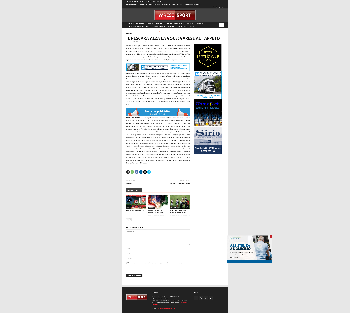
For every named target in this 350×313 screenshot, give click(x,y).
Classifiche (200, 23)
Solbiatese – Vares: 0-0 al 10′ (135, 210)
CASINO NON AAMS (131, 4)
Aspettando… (159, 26)
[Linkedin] (141, 172)
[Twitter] (219, 7)
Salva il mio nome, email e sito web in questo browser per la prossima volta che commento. (155, 263)
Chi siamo (142, 4)
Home (128, 31)
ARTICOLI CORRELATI (134, 190)
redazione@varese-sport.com (167, 308)
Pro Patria (140, 23)
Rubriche (171, 26)
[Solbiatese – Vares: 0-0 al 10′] (136, 202)
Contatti (157, 4)
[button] (221, 25)
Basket (148, 26)
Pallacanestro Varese (136, 26)
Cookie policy (184, 302)
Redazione (149, 4)
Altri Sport (178, 23)
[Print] (128, 172)
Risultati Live (166, 4)
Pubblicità (155, 304)
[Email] (145, 172)
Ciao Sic (129, 183)
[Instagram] (216, 7)
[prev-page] (127, 219)
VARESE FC (150, 23)
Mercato (190, 23)
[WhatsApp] (132, 172)
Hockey (169, 23)
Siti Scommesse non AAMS (192, 4)
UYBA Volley (160, 23)
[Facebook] (213, 7)
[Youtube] (222, 7)
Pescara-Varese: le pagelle (180, 183)
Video (192, 26)
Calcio (130, 23)
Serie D (128, 207)
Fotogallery (182, 26)
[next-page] (130, 219)
